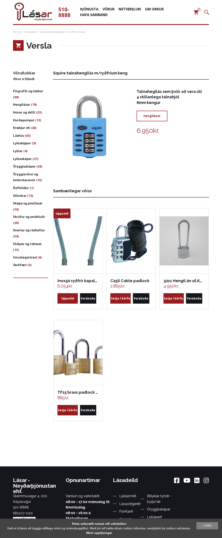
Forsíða (17, 31)
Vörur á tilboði (23, 79)
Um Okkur (154, 9)
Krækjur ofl (21, 128)
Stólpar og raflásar (27, 244)
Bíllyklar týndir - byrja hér (159, 499)
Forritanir (126, 511)
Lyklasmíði (127, 496)
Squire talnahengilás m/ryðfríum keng (62, 31)
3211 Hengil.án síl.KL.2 (183, 280)
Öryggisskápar (24, 166)
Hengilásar (30, 31)
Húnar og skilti (24, 112)
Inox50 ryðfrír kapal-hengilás (77, 280)
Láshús (18, 135)
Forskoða (88, 298)
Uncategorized (25, 257)
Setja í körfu (120, 298)
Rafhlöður (21, 188)
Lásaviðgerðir (130, 504)
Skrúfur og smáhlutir (29, 217)
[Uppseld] (78, 240)
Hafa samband (94, 14)
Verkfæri (20, 265)
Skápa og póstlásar (27, 203)
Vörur (108, 9)
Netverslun (130, 9)
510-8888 (64, 12)
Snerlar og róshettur (29, 230)
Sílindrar (19, 195)
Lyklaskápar (22, 159)
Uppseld (67, 298)
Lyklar (18, 151)
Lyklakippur (22, 143)
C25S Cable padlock (129, 280)
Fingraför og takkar (28, 91)
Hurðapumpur (23, 120)
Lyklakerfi (154, 517)
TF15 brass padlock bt (77, 392)
